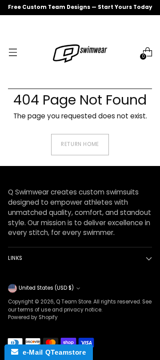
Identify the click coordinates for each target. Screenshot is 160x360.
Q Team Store (73, 301)
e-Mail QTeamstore (52, 352)
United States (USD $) (46, 287)
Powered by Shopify (33, 317)
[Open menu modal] (13, 52)
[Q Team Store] (80, 52)
